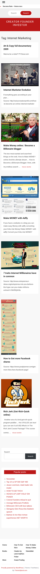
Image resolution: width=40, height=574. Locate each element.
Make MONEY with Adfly (15, 218)
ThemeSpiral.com (21, 570)
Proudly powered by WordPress (12, 568)
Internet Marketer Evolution (17, 90)
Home (4, 545)
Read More (26, 167)
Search (7, 452)
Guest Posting (19, 560)
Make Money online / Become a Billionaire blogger (19, 147)
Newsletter (30, 551)
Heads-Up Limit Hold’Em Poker (19, 554)
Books (4, 551)
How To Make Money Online (31, 546)
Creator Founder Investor (20, 23)
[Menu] (3, 2)
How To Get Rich (18, 546)
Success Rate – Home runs (12, 6)
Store (4, 560)
